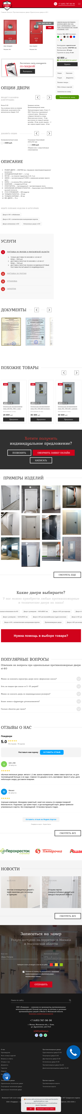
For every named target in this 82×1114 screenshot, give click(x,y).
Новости (3, 1071)
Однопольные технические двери (12, 1083)
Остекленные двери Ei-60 (51, 1062)
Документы (4, 1065)
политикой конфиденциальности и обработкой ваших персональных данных (42, 973)
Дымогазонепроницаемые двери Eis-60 (55, 1068)
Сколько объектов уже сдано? (13, 709)
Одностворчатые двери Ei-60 (52, 1052)
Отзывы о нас (5, 1062)
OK (31, 1109)
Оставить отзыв (51, 752)
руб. (29, 415)
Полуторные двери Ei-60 (51, 1055)
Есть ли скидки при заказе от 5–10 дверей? (19, 686)
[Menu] (79, 4)
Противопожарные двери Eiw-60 (53, 1065)
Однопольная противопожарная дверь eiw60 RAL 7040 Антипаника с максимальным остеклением (61, 409)
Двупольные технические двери (11, 1089)
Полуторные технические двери (11, 1086)
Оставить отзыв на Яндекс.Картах (41, 819)
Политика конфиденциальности (41, 1013)
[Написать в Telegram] (41, 1035)
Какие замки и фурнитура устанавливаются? (20, 701)
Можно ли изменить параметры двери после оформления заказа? (29, 678)
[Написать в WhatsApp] (45, 1035)
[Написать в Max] (36, 1035)
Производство (5, 1052)
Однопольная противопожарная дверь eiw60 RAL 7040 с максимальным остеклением (33, 409)
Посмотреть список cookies (45, 1109)
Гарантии (4, 1068)
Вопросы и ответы (7, 1059)
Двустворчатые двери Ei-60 (51, 1059)
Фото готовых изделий (8, 1055)
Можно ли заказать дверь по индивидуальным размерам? (25, 694)
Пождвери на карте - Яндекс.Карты (41, 824)
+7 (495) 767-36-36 (66, 4)
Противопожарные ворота (51, 1083)
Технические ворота (49, 1086)
